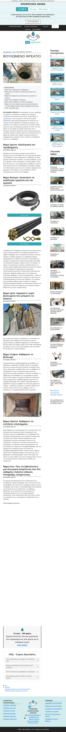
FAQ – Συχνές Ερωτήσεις (12, 108)
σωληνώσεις (7, 118)
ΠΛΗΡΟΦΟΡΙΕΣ (33, 21)
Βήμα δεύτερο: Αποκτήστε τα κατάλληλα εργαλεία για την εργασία (20, 92)
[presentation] (57, 161)
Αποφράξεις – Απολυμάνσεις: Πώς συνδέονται (56, 364)
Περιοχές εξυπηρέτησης (30, 26)
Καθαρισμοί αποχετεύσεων (53, 706)
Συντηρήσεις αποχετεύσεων (53, 709)
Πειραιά (60, 84)
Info (54, 26)
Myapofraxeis (7, 52)
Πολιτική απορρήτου (33, 722)
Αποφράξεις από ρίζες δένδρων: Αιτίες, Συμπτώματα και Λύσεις (57, 188)
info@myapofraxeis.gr (34, 715)
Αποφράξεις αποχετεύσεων (53, 703)
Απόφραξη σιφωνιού (9, 716)
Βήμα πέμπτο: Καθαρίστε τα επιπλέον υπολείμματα (19, 102)
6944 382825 (22, 645)
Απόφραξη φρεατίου (9, 713)
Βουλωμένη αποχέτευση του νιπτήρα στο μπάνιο (17, 689)
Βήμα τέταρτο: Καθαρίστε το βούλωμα (15, 100)
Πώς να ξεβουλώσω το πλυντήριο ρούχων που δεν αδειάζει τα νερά (57, 401)
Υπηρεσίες (45, 26)
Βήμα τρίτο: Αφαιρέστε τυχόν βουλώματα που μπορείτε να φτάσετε (20, 96)
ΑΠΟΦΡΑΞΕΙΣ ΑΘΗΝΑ (15, 26)
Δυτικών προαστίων (57, 146)
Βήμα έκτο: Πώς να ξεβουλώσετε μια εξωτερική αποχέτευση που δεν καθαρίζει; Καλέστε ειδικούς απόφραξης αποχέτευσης (21, 105)
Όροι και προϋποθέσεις (33, 721)
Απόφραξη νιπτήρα (9, 711)
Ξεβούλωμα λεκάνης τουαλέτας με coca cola (16, 690)
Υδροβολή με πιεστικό (52, 711)
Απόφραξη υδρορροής (10, 719)
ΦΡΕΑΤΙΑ (7, 687)
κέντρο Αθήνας (60, 70)
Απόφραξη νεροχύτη (9, 708)
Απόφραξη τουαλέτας (9, 705)
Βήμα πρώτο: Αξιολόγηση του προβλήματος (17, 89)
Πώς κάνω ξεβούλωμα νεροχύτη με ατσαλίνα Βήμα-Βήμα (56, 345)
